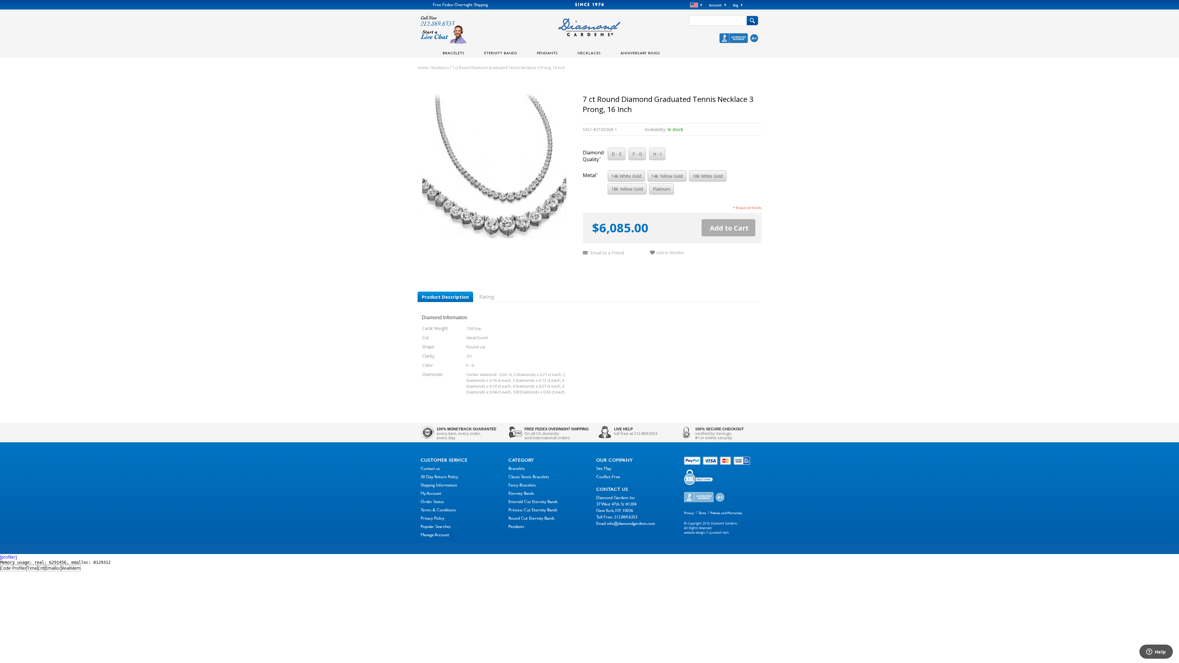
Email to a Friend (607, 253)
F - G (637, 154)
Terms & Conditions (438, 509)
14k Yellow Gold (667, 176)
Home (423, 67)
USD (694, 5)
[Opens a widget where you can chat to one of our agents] (1156, 652)
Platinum (661, 189)
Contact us (430, 468)
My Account (431, 493)
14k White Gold (626, 176)
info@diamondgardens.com (631, 523)
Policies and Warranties (726, 512)
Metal (590, 175)
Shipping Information (439, 485)
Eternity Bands (500, 53)
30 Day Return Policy (439, 476)
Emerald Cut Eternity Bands (533, 501)
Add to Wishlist (670, 252)
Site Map (603, 468)
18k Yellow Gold (627, 189)
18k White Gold (708, 176)
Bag (735, 5)
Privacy (689, 512)
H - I (657, 154)
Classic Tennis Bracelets (528, 476)
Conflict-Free (608, 476)
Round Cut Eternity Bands (531, 518)
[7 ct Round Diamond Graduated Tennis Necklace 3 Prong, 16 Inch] (494, 236)
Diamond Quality (593, 156)
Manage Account (435, 534)
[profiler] (8, 557)
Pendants (547, 53)
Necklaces (589, 53)
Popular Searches (436, 526)
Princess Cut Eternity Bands (532, 509)
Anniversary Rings (640, 53)
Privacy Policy (432, 518)
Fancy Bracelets (522, 485)
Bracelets (454, 53)
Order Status (432, 501)
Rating (486, 296)
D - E (616, 154)
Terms (702, 512)
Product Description (445, 297)
